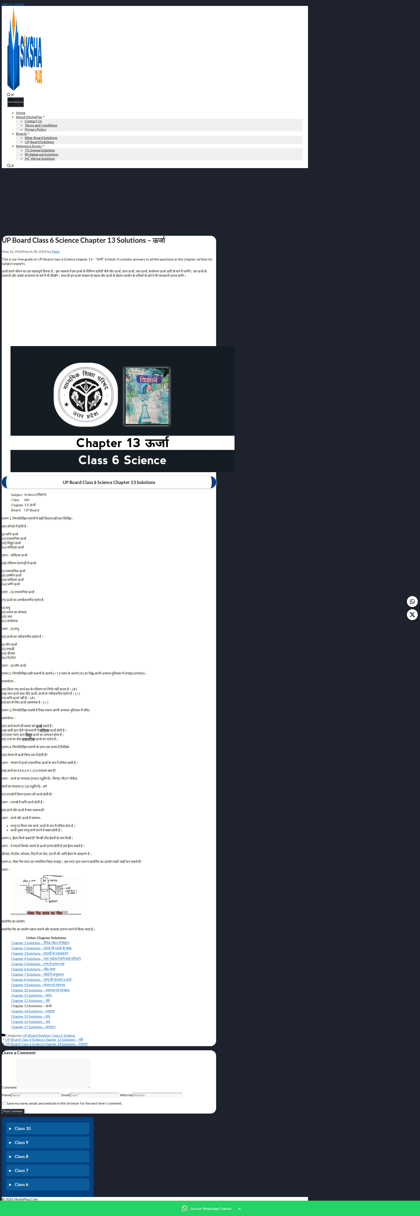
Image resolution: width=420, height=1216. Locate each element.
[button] (10, 95)
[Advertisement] (109, 200)
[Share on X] (412, 614)
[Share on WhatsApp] (412, 601)
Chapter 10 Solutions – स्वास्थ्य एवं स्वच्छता (40, 990)
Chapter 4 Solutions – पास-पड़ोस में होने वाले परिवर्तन (46, 958)
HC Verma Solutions (40, 158)
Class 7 (21, 1170)
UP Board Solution (36, 1035)
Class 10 (23, 1128)
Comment (9, 1087)
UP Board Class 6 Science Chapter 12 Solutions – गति (44, 1039)
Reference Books (29, 146)
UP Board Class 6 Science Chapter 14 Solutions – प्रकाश (46, 1044)
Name (6, 1095)
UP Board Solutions (39, 142)
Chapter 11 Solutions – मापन (31, 995)
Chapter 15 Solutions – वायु (30, 1016)
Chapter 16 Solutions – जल (30, 1021)
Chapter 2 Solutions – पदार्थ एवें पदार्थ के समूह (41, 948)
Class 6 (57, 1035)
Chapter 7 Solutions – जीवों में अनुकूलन (37, 974)
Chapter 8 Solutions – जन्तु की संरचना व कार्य (41, 979)
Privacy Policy (35, 129)
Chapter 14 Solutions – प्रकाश (32, 1011)
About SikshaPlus (29, 117)
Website (126, 1095)
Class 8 (21, 1156)
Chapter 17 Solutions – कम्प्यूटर (33, 1027)
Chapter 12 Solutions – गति (30, 1000)
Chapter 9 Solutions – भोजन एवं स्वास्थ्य (38, 985)
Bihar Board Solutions (41, 138)
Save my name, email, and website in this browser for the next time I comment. (64, 1103)
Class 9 (21, 1142)
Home (20, 113)
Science (69, 1035)
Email (65, 1095)
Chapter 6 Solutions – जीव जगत (33, 969)
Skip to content (13, 4)
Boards (21, 133)
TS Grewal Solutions (40, 150)
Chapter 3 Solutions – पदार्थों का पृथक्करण (39, 953)
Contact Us (33, 121)
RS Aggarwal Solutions (41, 154)
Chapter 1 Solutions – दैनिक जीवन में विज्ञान (40, 943)
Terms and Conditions (41, 125)
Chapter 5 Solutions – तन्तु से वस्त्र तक (38, 964)
